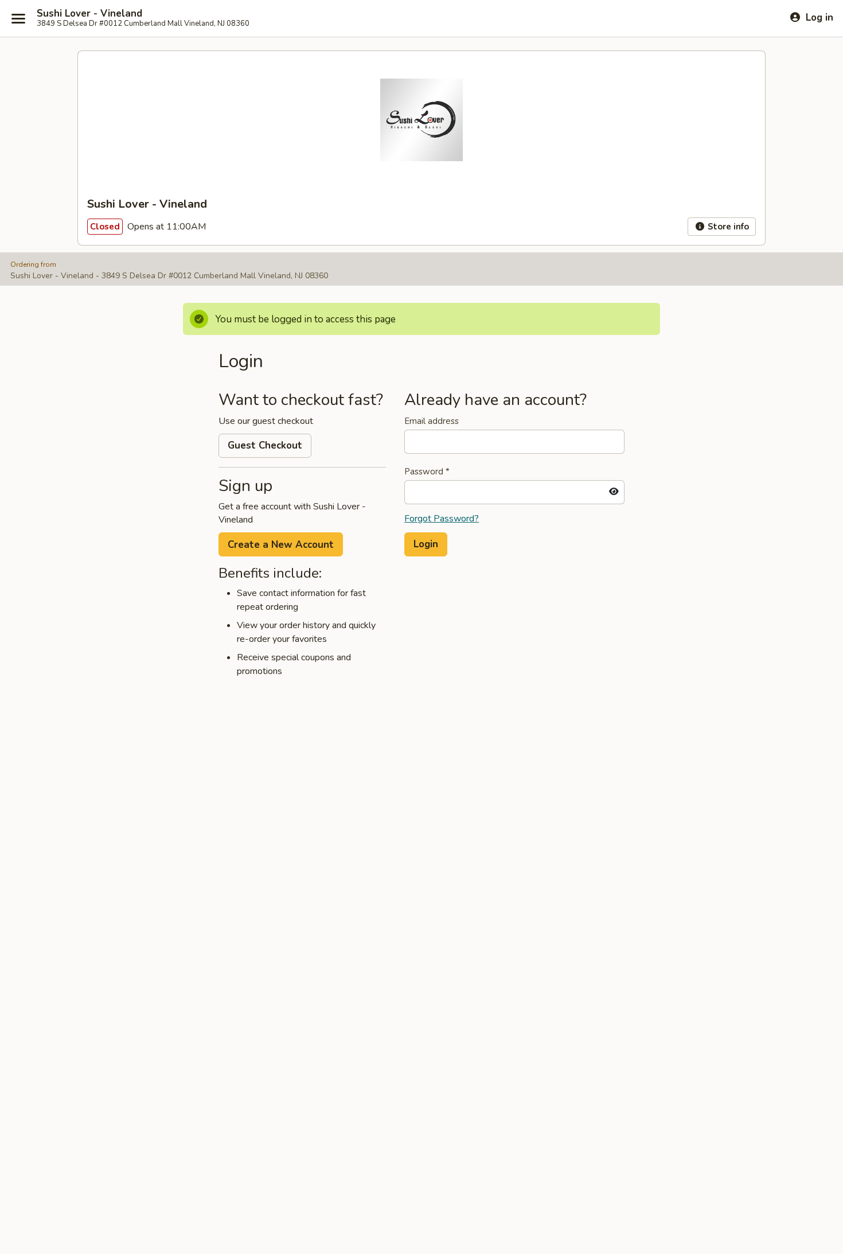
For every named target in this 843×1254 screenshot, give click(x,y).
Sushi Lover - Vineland (89, 14)
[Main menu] (18, 18)
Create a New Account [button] (281, 544)
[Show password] (614, 492)
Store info (727, 226)
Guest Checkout (265, 445)
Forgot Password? (441, 518)
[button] (425, 544)
